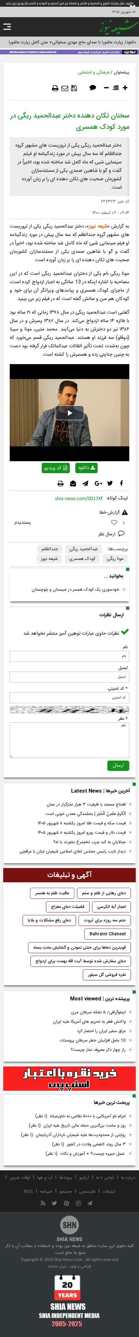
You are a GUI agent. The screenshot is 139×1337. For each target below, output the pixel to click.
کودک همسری (82, 559)
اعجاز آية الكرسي (111, 906)
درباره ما (128, 1177)
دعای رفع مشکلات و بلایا (49, 920)
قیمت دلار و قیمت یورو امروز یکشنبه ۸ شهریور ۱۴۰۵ (81, 832)
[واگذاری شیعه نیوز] (69, 51)
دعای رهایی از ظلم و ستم (104, 893)
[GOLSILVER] (69, 1078)
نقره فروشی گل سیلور (107, 974)
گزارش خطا (110, 513)
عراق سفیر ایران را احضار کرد (101, 1031)
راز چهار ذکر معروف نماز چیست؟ (98, 1049)
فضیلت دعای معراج (67, 906)
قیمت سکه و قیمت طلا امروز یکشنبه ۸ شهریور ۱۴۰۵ (81, 823)
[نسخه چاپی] (55, 88)
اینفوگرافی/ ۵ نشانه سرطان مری (98, 1012)
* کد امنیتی (118, 688)
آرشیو (84, 1177)
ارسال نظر (107, 534)
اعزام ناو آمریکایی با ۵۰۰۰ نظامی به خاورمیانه (80, 1116)
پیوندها (65, 1177)
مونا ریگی (115, 559)
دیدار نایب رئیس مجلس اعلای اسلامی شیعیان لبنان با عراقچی (72, 851)
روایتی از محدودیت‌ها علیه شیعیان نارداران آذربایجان (73, 1135)
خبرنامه (46, 1191)
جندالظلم (50, 549)
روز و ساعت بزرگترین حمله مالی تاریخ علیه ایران (77, 1125)
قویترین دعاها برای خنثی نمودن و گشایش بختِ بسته (79, 947)
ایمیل (123, 668)
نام (125, 647)
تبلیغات (109, 1191)
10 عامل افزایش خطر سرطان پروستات (93, 1040)
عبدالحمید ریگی (83, 549)
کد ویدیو (52, 468)
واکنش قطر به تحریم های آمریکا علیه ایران (89, 1021)
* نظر (123, 718)
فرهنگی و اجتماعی (93, 72)
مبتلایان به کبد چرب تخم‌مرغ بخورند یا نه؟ (89, 842)
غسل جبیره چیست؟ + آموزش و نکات (86, 1153)
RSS (28, 1191)
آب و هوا (44, 1177)
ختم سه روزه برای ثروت (105, 920)
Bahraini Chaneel (108, 934)
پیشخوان (121, 72)
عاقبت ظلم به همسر (52, 893)
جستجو (65, 1191)
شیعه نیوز (98, 226)
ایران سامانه (57, 1266)
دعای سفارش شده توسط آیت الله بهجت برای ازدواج (81, 961)
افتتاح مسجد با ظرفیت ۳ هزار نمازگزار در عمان (86, 804)
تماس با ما (105, 1177)
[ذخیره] (74, 88)
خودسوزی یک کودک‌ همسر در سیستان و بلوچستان (75, 589)
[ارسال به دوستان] (64, 88)
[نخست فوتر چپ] (69, 1300)
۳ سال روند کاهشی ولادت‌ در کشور (89, 1144)
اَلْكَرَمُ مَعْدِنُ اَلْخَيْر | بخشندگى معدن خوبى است (86, 814)
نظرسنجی (87, 1191)
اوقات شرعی (20, 1177)
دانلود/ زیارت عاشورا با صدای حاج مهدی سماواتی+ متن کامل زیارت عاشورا (72, 42)
